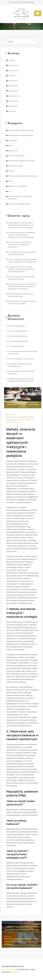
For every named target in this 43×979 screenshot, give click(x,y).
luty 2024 (11, 76)
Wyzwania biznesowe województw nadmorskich (20, 197)
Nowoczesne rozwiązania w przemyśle (21, 161)
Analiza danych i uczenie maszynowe (20, 130)
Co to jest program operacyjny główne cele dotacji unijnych (22, 352)
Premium (11, 171)
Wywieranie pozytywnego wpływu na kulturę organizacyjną (20, 295)
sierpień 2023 (13, 106)
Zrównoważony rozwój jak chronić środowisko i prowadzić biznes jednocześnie (20, 244)
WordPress (14, 972)
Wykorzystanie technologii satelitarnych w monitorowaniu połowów (22, 302)
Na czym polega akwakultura (18, 331)
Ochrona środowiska (15, 166)
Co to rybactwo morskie (16, 346)
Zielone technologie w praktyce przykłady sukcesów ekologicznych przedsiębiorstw (22, 260)
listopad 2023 (13, 91)
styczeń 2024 (13, 81)
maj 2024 (11, 60)
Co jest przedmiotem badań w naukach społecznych (21, 372)
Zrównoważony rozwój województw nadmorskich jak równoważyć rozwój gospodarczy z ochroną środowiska (20, 225)
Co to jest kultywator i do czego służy (21, 359)
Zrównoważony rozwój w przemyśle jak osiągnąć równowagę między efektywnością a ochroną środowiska (21, 235)
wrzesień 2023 (13, 101)
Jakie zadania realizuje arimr (17, 336)
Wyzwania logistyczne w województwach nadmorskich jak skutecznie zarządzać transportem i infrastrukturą (22, 286)
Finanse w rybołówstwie (16, 156)
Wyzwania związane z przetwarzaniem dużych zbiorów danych (21, 278)
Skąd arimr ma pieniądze (16, 326)
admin (13, 414)
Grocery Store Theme (9, 969)
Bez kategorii (12, 140)
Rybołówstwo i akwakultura (17, 186)
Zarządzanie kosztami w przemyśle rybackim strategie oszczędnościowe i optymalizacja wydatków (21, 269)
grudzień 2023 (13, 86)
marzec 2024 (12, 70)
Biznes (10, 145)
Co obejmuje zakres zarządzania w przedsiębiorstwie (20, 365)
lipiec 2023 (12, 111)
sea (9, 191)
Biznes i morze (13, 151)
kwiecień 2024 (13, 65)
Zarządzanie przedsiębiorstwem (19, 204)
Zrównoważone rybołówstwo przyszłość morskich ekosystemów (22, 253)
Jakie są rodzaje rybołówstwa (18, 341)
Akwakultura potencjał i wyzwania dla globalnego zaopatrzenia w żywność (20, 380)
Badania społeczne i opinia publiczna (20, 135)
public (10, 181)
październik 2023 (14, 96)
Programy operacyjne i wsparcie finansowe (22, 176)
